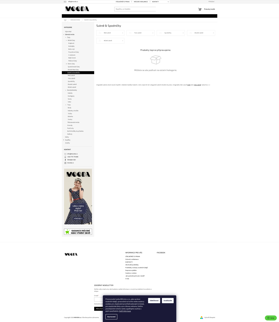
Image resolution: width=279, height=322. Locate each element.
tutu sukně (197, 85)
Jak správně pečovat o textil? (135, 276)
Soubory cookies (131, 273)
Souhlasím (168, 300)
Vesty (70, 99)
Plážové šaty (72, 61)
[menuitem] (67, 16)
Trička (70, 114)
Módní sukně (72, 87)
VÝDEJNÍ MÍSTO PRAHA (122, 2)
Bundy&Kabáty (72, 90)
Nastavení (111, 317)
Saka (69, 102)
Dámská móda (69, 34)
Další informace (125, 311)
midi (188, 85)
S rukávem (71, 55)
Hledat (160, 9)
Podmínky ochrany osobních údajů (136, 268)
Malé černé (72, 58)
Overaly (69, 125)
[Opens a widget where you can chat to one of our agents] (271, 318)
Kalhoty (69, 134)
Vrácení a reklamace (141, 2)
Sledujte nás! (71, 160)
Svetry (70, 119)
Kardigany (71, 96)
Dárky (67, 137)
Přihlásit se (100, 309)
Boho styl (71, 49)
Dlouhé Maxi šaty (73, 70)
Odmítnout (154, 300)
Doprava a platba (130, 270)
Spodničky (71, 81)
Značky (67, 143)
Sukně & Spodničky (73, 72)
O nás (127, 279)
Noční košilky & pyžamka (75, 131)
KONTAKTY (155, 2)
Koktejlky (71, 46)
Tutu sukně (71, 78)
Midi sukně (71, 75)
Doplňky (67, 140)
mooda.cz (70, 163)
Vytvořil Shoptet (209, 317)
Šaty (68, 37)
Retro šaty (71, 64)
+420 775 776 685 (72, 157)
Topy (69, 105)
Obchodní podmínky (132, 265)
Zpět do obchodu (155, 78)
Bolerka (70, 116)
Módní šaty (71, 40)
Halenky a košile (73, 111)
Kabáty (70, 93)
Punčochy (70, 128)
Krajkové (71, 43)
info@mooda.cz (72, 154)
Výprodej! (68, 31)
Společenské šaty (74, 67)
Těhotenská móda (73, 122)
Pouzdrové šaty (73, 52)
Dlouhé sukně (72, 84)
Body (69, 108)
